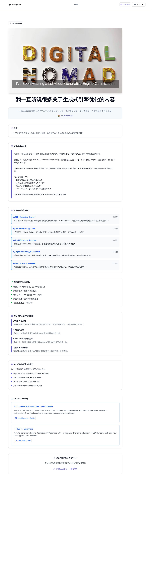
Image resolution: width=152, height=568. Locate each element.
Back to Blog (17, 23)
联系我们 (74, 469)
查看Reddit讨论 (61, 469)
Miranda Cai (68, 116)
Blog (76, 4)
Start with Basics (24, 441)
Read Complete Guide (26, 418)
